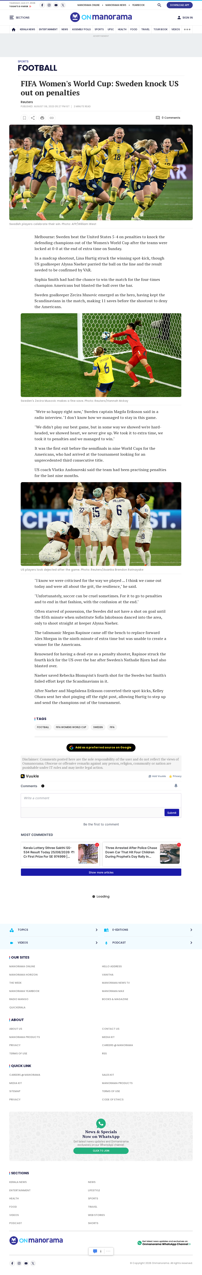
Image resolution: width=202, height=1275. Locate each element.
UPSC (111, 29)
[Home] (13, 29)
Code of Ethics (112, 1099)
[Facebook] (42, 5)
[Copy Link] (51, 118)
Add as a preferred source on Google (103, 747)
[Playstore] (95, 1243)
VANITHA (107, 975)
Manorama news (116, 5)
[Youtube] (56, 5)
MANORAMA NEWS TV (116, 983)
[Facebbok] (12, 1263)
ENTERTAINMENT (48, 29)
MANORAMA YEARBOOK (24, 991)
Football (37, 67)
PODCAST (15, 1223)
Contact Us (110, 1029)
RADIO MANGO (18, 999)
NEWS (65, 29)
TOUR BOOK (160, 29)
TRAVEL (145, 29)
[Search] (159, 5)
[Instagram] (49, 5)
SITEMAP (14, 1091)
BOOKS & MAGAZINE (115, 999)
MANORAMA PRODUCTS (24, 1037)
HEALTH (122, 29)
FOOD (133, 29)
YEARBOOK (138, 5)
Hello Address (112, 966)
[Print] (42, 118)
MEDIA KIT (108, 1037)
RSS (104, 1053)
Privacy (15, 1045)
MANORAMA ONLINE (89, 5)
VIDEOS (175, 29)
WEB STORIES (96, 1215)
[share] (32, 118)
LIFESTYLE (94, 1190)
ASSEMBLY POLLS (81, 29)
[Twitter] (63, 5)
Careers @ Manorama (117, 1045)
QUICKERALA (17, 1007)
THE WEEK (15, 983)
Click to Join (101, 1150)
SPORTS (99, 29)
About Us (15, 1029)
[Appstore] (123, 1243)
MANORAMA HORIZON (23, 975)
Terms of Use (18, 1053)
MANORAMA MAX (113, 991)
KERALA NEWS (27, 29)
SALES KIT (108, 1075)
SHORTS (93, 1223)
